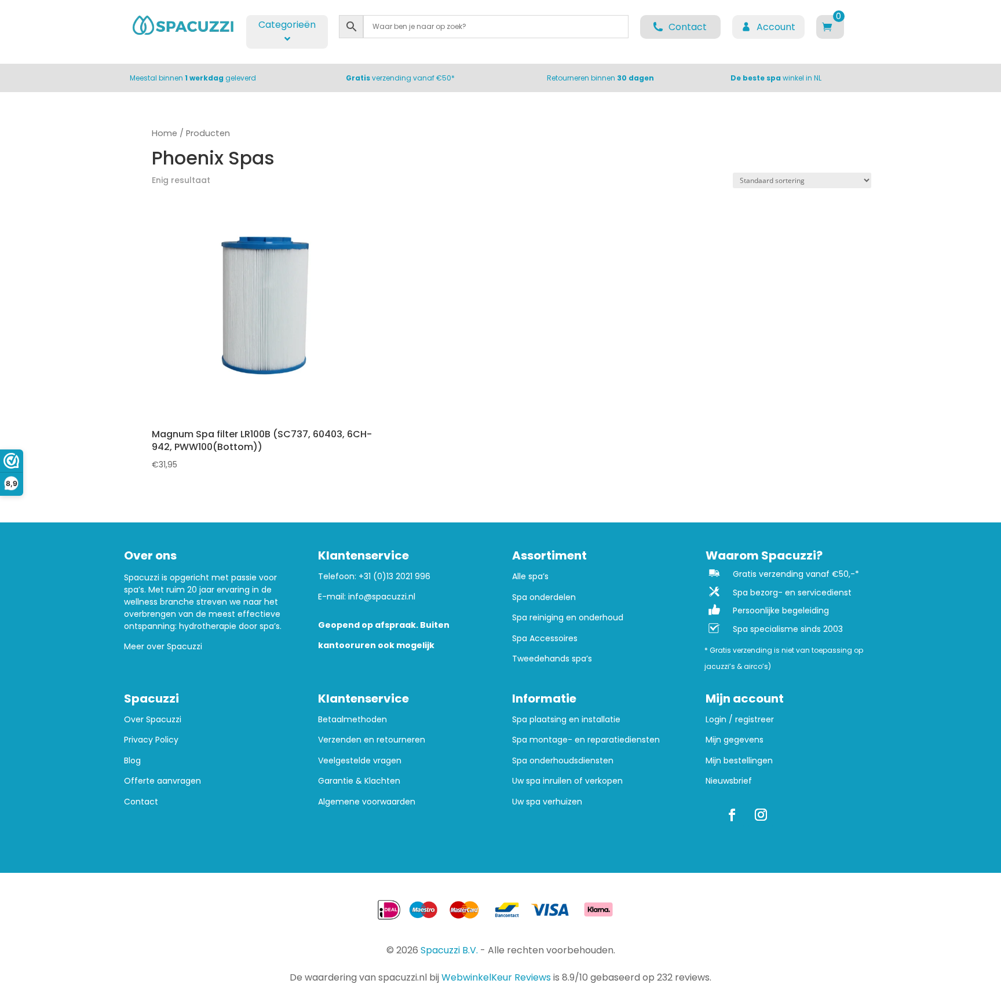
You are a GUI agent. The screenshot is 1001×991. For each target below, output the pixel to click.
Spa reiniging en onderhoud (567, 617)
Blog (132, 760)
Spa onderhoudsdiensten (562, 760)
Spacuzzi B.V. (449, 950)
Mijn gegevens (734, 739)
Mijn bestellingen (739, 760)
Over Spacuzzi (152, 719)
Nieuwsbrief (729, 781)
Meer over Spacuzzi (163, 646)
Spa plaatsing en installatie (566, 719)
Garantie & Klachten (359, 781)
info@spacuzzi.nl (381, 596)
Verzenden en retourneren (371, 739)
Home (164, 133)
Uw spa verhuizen (547, 801)
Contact (141, 801)
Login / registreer (740, 719)
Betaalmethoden (352, 719)
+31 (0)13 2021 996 (394, 576)
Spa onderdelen (544, 597)
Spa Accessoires (545, 638)
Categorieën (287, 24)
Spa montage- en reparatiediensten (586, 739)
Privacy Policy (151, 739)
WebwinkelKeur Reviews (496, 977)
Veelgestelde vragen (359, 760)
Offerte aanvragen (162, 781)
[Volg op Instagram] (760, 815)
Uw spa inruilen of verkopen (567, 781)
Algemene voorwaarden (366, 801)
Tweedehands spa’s (552, 658)
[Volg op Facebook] (731, 815)
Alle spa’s (530, 576)
